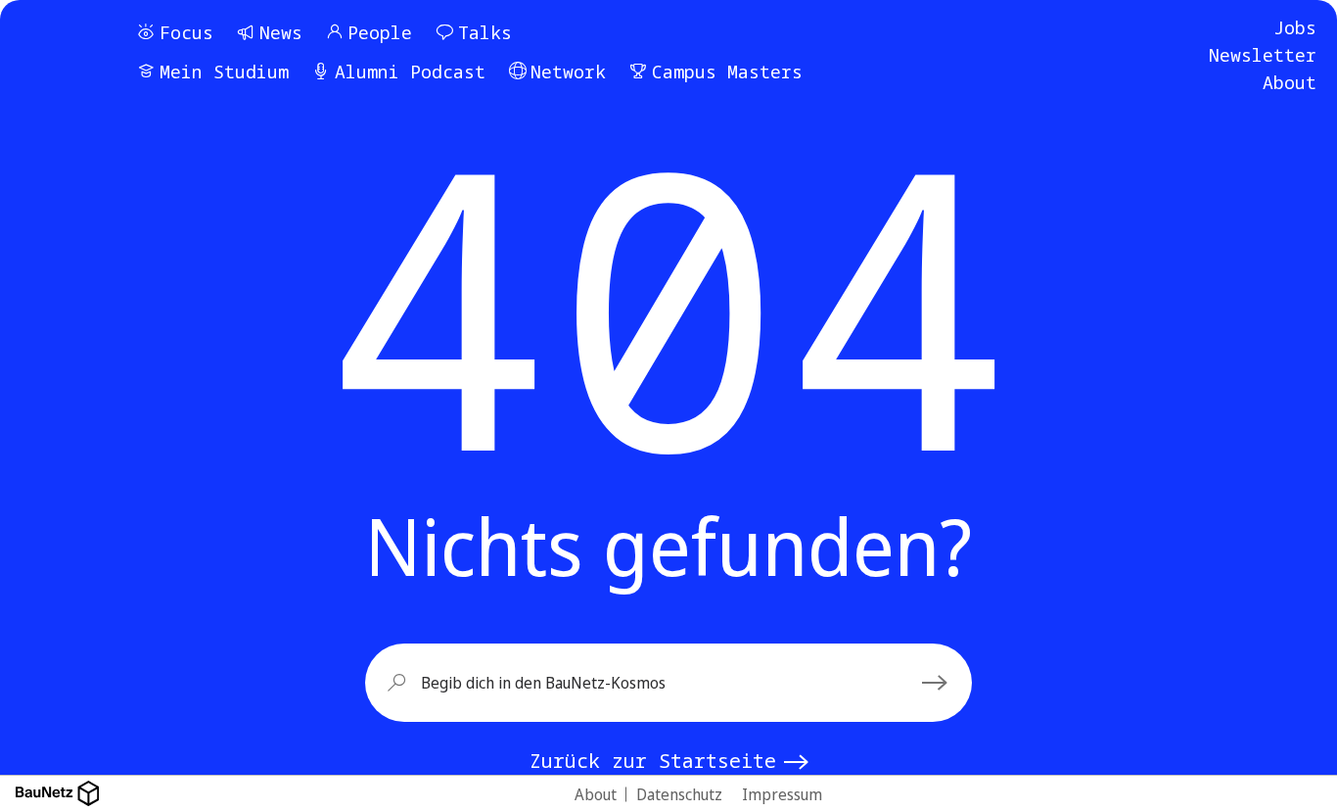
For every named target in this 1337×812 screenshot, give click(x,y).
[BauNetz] (57, 794)
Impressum (782, 794)
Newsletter (1262, 55)
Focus (186, 32)
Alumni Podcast (410, 71)
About (1289, 82)
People (379, 32)
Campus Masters (727, 71)
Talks (485, 32)
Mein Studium (224, 71)
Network (568, 71)
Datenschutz (679, 794)
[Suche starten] (937, 683)
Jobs (1294, 27)
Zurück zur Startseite (653, 760)
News (280, 32)
